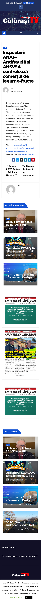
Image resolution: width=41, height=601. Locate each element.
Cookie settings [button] (16, 597)
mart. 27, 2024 (13, 529)
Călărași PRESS (27, 154)
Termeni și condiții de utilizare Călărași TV (20, 556)
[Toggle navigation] (21, 33)
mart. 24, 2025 (13, 455)
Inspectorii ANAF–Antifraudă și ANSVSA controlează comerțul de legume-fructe (20, 148)
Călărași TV (27, 229)
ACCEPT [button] (28, 597)
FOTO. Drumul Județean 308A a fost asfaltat (20, 525)
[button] (37, 33)
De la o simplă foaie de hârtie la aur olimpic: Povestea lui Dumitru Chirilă (19, 226)
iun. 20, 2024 (13, 480)
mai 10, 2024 (12, 504)
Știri (5, 47)
